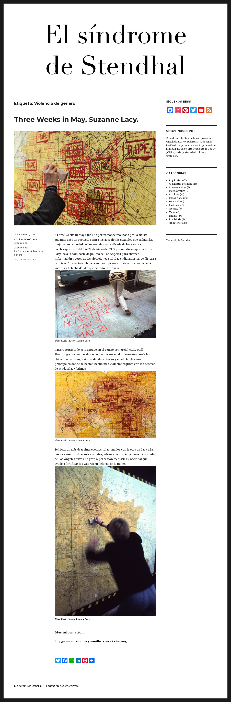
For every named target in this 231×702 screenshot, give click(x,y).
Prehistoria (175, 219)
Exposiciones (21, 243)
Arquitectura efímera (25, 239)
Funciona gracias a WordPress (61, 686)
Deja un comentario (25, 259)
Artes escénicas (177, 187)
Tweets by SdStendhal (178, 240)
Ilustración (175, 205)
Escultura (174, 194)
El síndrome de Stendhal (28, 686)
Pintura (173, 215)
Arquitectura (176, 180)
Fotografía (175, 201)
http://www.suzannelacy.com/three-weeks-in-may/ (91, 641)
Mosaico (173, 208)
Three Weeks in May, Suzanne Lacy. (76, 119)
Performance (21, 251)
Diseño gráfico (177, 191)
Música (173, 212)
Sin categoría (176, 223)
